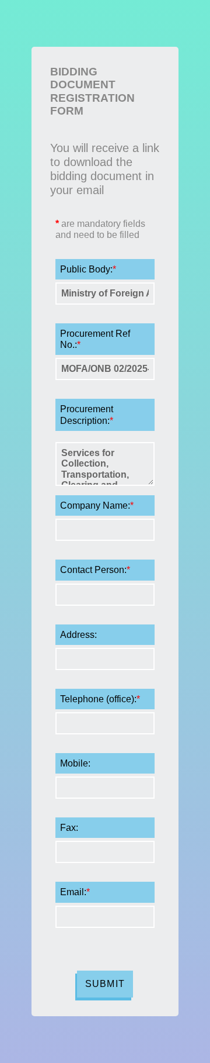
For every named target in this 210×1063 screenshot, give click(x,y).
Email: (75, 892)
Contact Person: (95, 570)
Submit (105, 984)
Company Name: (97, 505)
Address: (78, 635)
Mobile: (75, 763)
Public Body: (88, 269)
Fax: (69, 828)
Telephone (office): (100, 699)
